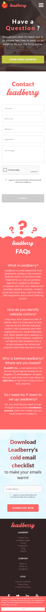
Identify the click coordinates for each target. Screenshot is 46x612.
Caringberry (23, 569)
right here (8, 380)
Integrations (23, 546)
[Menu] (41, 4)
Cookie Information (23, 587)
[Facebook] (9, 596)
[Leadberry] (14, 5)
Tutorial (23, 551)
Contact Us (23, 566)
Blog (23, 548)
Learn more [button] (13, 604)
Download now (23, 507)
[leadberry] (23, 525)
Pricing (23, 543)
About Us (23, 564)
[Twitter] (18, 596)
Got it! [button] (23, 609)
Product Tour (23, 537)
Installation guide (23, 540)
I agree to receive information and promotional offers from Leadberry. (24, 181)
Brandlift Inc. (11, 367)
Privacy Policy (23, 584)
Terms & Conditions (23, 582)
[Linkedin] (27, 596)
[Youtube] (37, 596)
